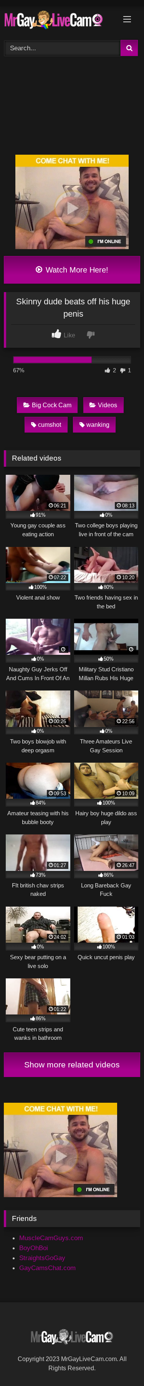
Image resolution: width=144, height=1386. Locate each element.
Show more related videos (72, 1064)
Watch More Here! (75, 270)
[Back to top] (120, 1363)
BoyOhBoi (33, 1248)
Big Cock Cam (51, 405)
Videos (107, 405)
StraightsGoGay (42, 1258)
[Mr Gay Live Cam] (59, 21)
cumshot (49, 424)
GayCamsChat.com (47, 1268)
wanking (97, 424)
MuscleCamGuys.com (51, 1238)
